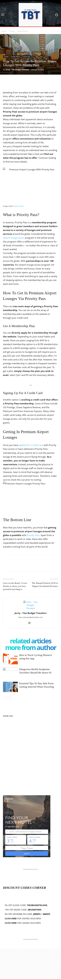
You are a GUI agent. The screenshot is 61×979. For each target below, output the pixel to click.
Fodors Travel (18, 206)
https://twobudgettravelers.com (30, 617)
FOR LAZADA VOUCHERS (23, 922)
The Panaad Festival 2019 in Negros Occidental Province (45, 584)
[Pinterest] (20, 81)
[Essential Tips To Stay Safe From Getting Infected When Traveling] (10, 687)
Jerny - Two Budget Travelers (17, 69)
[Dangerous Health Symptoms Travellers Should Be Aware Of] (10, 673)
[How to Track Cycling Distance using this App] (10, 658)
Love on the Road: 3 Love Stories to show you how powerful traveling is (15, 586)
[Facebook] (6, 81)
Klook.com (8, 715)
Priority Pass (33, 535)
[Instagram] (30, 623)
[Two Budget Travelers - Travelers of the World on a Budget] (30, 15)
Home (4, 31)
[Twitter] (13, 81)
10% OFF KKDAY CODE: (23, 909)
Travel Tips (26, 56)
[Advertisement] (30, 756)
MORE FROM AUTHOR (30, 647)
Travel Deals (22, 31)
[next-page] (9, 698)
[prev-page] (5, 698)
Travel (12, 31)
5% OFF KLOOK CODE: (26, 905)
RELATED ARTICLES (30, 640)
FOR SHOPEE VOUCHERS (23, 918)
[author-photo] (30, 608)
